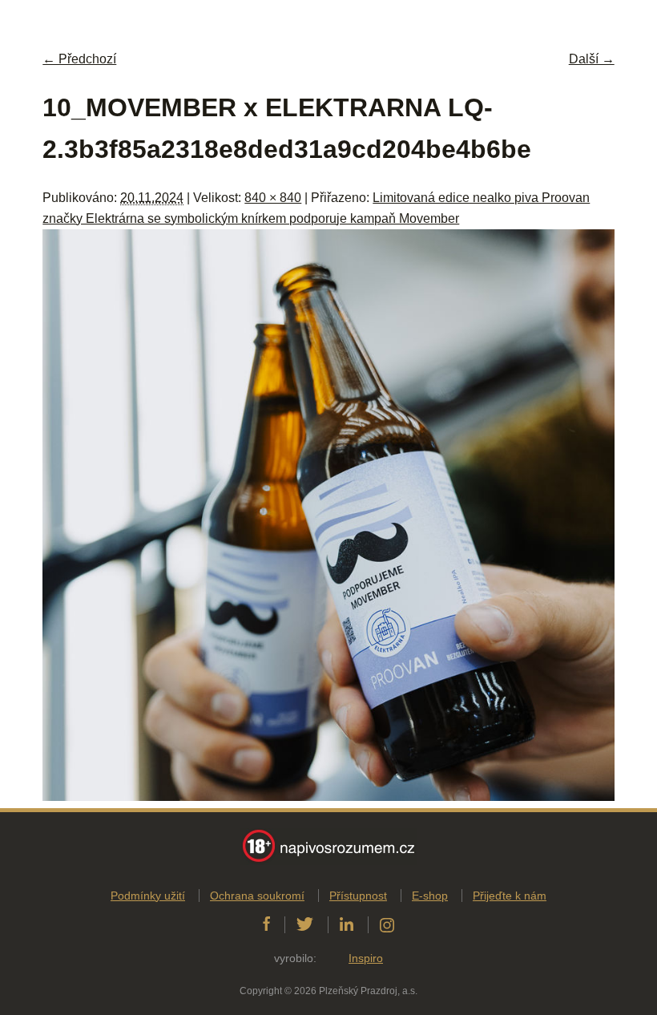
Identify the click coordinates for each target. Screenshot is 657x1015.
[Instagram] (387, 924)
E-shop (430, 895)
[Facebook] (266, 924)
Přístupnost (358, 895)
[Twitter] (304, 924)
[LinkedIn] (346, 924)
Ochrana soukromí (257, 895)
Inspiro (366, 958)
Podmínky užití (148, 895)
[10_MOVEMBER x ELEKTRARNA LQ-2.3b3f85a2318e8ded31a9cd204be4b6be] (328, 796)
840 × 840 (272, 197)
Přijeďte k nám (509, 895)
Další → (592, 59)
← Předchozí (79, 59)
